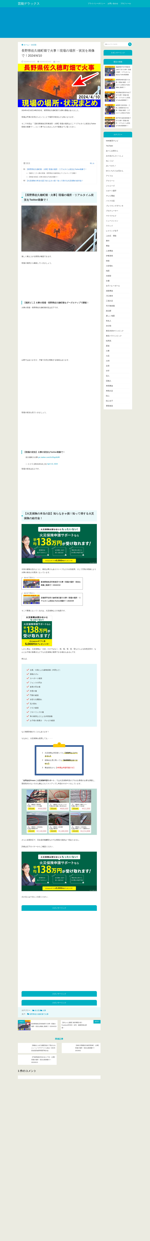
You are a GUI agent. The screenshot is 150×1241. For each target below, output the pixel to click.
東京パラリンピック (114, 336)
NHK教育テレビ (112, 141)
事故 (107, 246)
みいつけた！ (111, 166)
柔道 (107, 346)
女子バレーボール (113, 286)
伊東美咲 (109, 256)
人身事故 (109, 251)
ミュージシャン (112, 221)
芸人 (107, 376)
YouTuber (109, 146)
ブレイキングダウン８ (114, 206)
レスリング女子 (112, 231)
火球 (107, 361)
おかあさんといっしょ (114, 156)
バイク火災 (110, 201)
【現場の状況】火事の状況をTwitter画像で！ (43, 177)
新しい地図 (110, 316)
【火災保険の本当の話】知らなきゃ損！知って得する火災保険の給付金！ (54, 181)
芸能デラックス (29, 3)
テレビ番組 (110, 196)
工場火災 (109, 301)
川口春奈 (109, 296)
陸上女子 (109, 401)
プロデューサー (112, 211)
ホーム (26, 45)
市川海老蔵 (110, 306)
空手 (107, 371)
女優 (107, 281)
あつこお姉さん (112, 151)
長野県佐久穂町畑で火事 (38, 1014)
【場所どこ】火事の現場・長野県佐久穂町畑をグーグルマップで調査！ (52, 173)
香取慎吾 (109, 406)
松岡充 (108, 341)
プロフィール (126, 3)
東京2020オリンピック (115, 331)
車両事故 (109, 386)
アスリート (110, 181)
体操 (107, 261)
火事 (44, 1010)
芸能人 (108, 381)
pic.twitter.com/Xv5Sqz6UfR (49, 457)
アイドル (109, 176)
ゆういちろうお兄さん (114, 171)
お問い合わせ (113, 3)
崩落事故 (109, 291)
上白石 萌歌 (111, 236)
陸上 (107, 396)
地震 (107, 271)
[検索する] (130, 44)
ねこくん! (109, 161)
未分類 (33, 45)
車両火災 (109, 391)
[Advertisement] (75, 22)
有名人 (108, 321)
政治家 (108, 311)
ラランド (109, 226)
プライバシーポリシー (96, 3)
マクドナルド (111, 216)
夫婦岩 (108, 276)
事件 (107, 241)
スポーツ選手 (111, 191)
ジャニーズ (110, 186)
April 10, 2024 (52, 464)
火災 (107, 356)
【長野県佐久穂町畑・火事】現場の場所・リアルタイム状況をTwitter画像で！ (56, 169)
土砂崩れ (109, 266)
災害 (107, 366)
